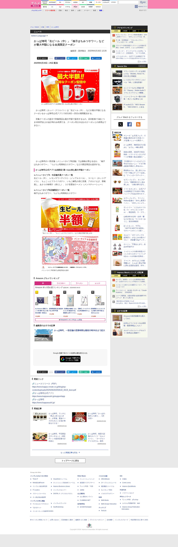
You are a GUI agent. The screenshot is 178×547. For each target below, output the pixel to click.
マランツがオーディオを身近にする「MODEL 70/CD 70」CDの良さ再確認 (135, 73)
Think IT (35, 479)
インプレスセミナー (59, 490)
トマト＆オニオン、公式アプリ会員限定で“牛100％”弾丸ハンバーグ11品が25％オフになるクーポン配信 (131, 58)
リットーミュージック (87, 479)
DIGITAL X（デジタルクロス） (63, 493)
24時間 (125, 31)
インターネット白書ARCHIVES (43, 511)
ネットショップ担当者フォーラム (64, 483)
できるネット (37, 507)
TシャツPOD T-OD (86, 486)
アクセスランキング (124, 28)
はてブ (74, 58)
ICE (121, 476)
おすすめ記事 (122, 311)
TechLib (103, 510)
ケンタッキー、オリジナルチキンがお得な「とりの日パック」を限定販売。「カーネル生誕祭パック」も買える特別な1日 (131, 53)
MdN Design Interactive (108, 504)
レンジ (97, 283)
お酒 (78, 10)
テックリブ (102, 507)
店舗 (60, 10)
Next (103, 304)
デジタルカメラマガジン (41, 504)
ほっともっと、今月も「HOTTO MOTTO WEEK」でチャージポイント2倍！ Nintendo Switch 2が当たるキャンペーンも (135, 230)
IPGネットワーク (125, 496)
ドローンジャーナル (39, 493)
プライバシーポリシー (97, 520)
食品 (66, 10)
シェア (62, 58)
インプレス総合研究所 (40, 486)
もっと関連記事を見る (69, 453)
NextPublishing (58, 507)
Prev (37, 304)
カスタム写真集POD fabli (131, 503)
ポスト (44, 58)
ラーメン (79, 283)
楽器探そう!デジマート (87, 483)
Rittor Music (81, 476)
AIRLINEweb (105, 479)
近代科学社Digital (85, 507)
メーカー (87, 10)
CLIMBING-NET (85, 500)
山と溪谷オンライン (86, 496)
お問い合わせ (54, 520)
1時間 (116, 31)
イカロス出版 (103, 476)
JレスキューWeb (106, 490)
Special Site (122, 66)
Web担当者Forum (38, 483)
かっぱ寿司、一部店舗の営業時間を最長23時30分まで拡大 (79, 330)
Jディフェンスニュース (108, 483)
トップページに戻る (70, 461)
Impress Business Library (61, 486)
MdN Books (105, 500)
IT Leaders (36, 490)
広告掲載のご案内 (67, 520)
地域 (94, 10)
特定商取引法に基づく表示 (139, 520)
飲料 (72, 10)
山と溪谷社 (81, 493)
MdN (100, 497)
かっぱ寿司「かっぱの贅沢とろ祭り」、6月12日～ (96, 415)
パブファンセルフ (128, 493)
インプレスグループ (121, 520)
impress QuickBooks (129, 486)
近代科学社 (81, 504)
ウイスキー (61, 283)
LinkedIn (97, 58)
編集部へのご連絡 (81, 520)
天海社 (124, 479)
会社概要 (109, 520)
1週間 (134, 31)
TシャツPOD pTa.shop (130, 500)
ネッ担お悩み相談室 (39, 497)
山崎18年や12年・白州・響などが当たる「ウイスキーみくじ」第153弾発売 (135, 219)
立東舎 (82, 490)
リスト (51, 58)
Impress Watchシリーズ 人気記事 (130, 272)
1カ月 (143, 31)
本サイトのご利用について (38, 520)
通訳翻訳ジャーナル (107, 486)
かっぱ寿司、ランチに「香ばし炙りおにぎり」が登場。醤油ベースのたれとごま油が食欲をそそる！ (57, 418)
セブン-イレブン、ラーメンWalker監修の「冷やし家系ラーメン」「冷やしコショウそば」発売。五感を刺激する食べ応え (131, 37)
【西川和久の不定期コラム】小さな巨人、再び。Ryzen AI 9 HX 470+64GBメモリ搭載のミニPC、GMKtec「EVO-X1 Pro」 (131, 303)
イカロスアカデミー (107, 493)
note (86, 58)
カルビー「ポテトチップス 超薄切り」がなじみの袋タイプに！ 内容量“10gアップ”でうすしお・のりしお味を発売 (135, 240)
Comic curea (126, 483)
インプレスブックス (59, 503)
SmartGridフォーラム (60, 479)
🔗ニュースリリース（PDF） (54, 387)
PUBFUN (123, 490)
